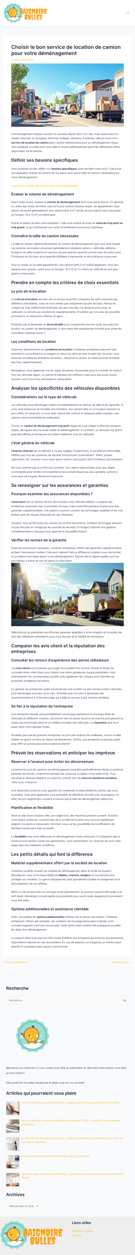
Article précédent (15, 962)
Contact (77, 1235)
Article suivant (121, 962)
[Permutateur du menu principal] (127, 13)
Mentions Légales (82, 1231)
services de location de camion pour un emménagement (44, 185)
